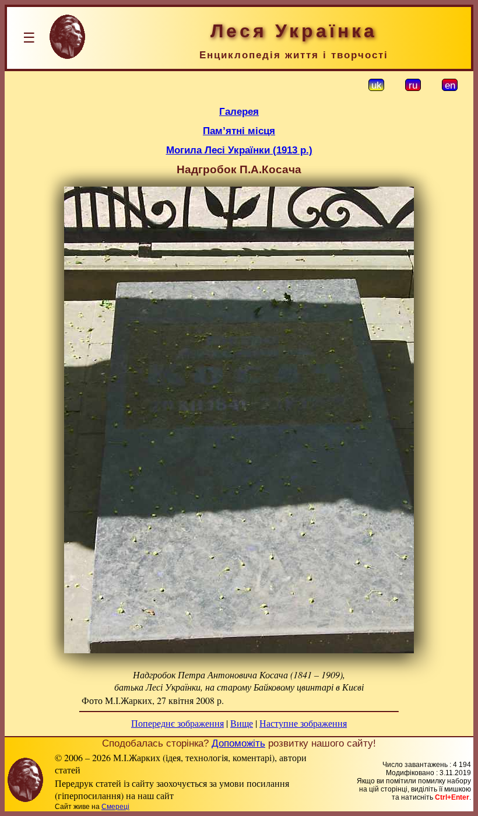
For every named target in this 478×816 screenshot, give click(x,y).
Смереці (115, 807)
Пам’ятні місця (239, 130)
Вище (241, 723)
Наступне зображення (303, 723)
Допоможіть (238, 743)
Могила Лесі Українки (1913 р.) (239, 150)
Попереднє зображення (177, 723)
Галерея (239, 111)
